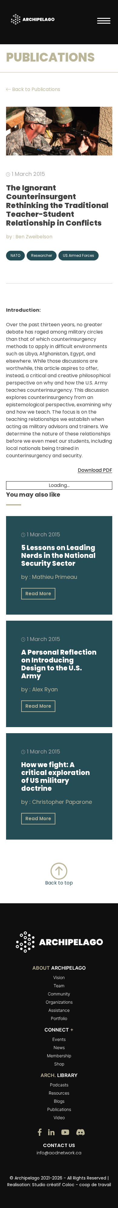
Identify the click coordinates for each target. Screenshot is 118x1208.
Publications (59, 1109)
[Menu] (104, 20)
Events (59, 1039)
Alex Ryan (45, 689)
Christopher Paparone (62, 802)
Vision (59, 977)
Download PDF (95, 470)
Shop (59, 1063)
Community (59, 993)
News (59, 1047)
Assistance (59, 1010)
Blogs (59, 1101)
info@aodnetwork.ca (59, 1153)
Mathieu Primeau (54, 577)
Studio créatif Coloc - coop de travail (71, 1185)
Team (59, 985)
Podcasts (59, 1084)
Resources (59, 1093)
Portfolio (59, 1018)
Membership (59, 1055)
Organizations (59, 1002)
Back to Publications (35, 89)
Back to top (59, 882)
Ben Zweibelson (33, 236)
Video (59, 1117)
